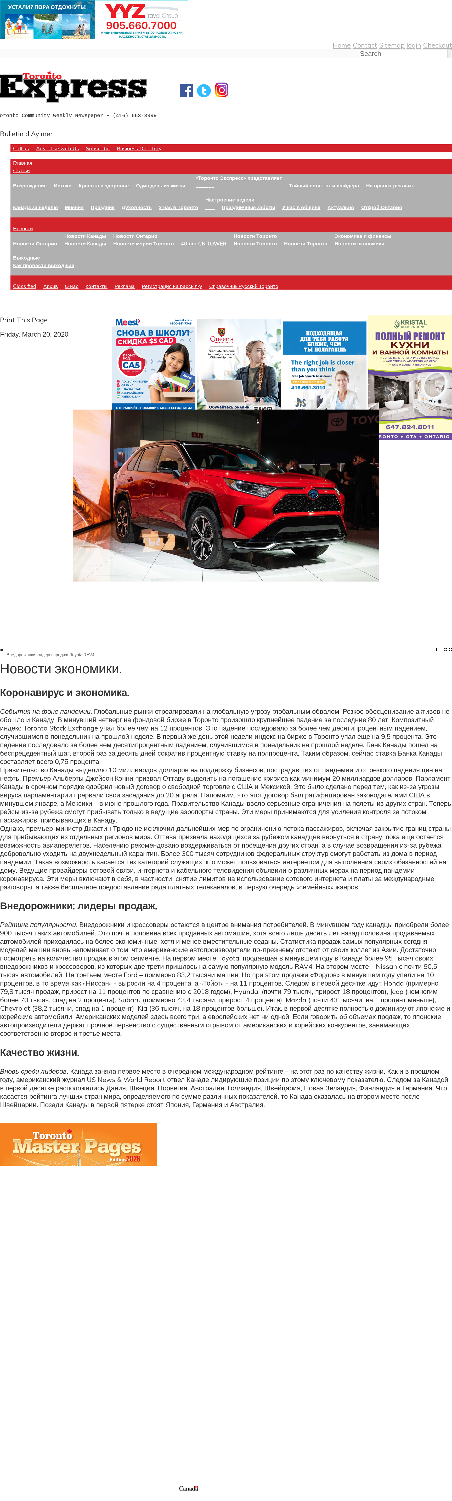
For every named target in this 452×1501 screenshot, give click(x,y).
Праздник (103, 207)
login (413, 45)
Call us (21, 148)
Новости (23, 228)
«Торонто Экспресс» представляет (239, 178)
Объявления (19, 1383)
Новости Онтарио (35, 243)
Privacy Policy (31, 1497)
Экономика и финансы (363, 236)
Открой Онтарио (381, 207)
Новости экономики (360, 243)
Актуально (340, 207)
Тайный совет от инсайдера (324, 185)
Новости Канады (85, 236)
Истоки (63, 185)
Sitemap (392, 45)
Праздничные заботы (248, 207)
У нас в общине (301, 207)
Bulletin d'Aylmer (26, 133)
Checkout (437, 45)
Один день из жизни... (162, 185)
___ (210, 207)
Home (342, 45)
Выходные (26, 257)
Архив (50, 286)
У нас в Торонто (178, 207)
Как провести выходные (43, 265)
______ (205, 185)
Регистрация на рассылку (172, 286)
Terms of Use (8, 1497)
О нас (71, 286)
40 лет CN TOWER (204, 243)
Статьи (21, 170)
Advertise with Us (57, 148)
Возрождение (30, 185)
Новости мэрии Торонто (143, 243)
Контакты (97, 286)
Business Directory (139, 148)
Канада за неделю (35, 207)
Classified (24, 286)
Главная (22, 162)
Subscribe (98, 148)
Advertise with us (27, 1450)
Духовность (137, 207)
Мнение (74, 207)
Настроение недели (230, 199)
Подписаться (20, 1358)
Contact (365, 45)
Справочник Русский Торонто (243, 286)
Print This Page (24, 319)
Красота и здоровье (104, 185)
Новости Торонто (255, 236)
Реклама (125, 286)
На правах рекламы (391, 185)
